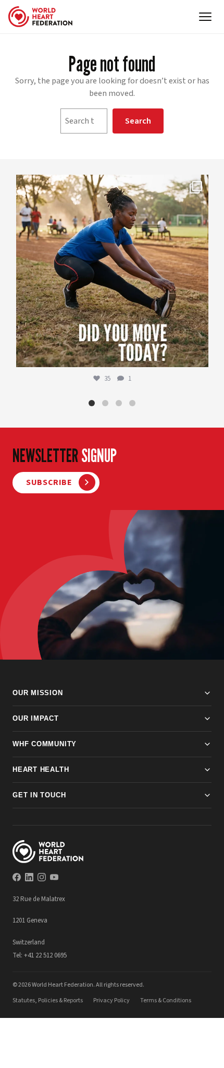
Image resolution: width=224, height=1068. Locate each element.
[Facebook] (17, 877)
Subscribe (49, 482)
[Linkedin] (29, 877)
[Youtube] (54, 877)
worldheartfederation (110, 185)
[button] (91, 403)
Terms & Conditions (165, 1000)
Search (138, 121)
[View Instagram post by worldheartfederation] (198, 354)
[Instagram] (42, 877)
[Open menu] (205, 16)
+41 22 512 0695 (45, 955)
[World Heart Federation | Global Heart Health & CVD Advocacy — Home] (40, 16)
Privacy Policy (111, 1000)
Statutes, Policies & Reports (48, 1000)
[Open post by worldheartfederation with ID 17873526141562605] (112, 271)
